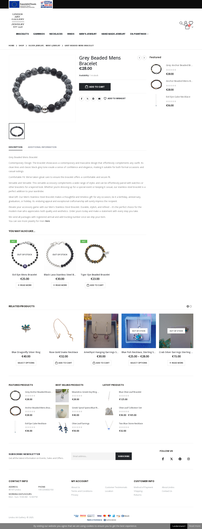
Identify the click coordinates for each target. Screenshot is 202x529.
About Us (75, 487)
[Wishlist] (190, 23)
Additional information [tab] (42, 147)
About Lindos (168, 487)
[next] (144, 58)
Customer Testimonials (116, 487)
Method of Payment (143, 487)
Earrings (39, 33)
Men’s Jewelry (88, 33)
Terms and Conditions (81, 491)
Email (99, 98)
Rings (70, 33)
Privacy (74, 494)
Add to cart (97, 86)
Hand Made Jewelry (113, 33)
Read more (26, 285)
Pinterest (93, 98)
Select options (101, 362)
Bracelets (22, 33)
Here (47, 221)
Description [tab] (15, 147)
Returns (137, 494)
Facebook (81, 98)
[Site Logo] (17, 21)
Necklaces (55, 33)
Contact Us (167, 491)
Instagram (188, 459)
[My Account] (185, 23)
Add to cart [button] (97, 285)
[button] (181, 23)
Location (109, 491)
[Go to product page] (156, 69)
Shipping (138, 491)
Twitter (87, 98)
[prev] (139, 58)
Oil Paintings (138, 33)
